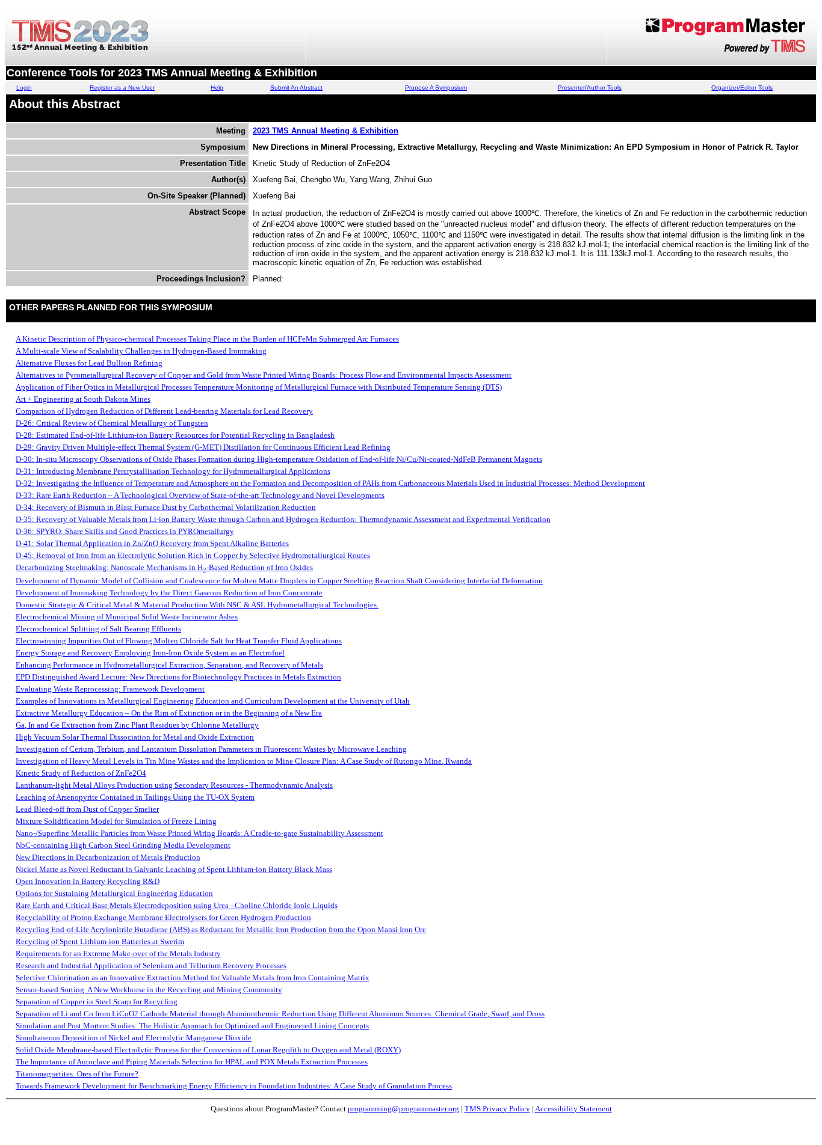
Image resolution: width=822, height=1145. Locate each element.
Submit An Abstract (296, 87)
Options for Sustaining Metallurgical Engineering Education (114, 893)
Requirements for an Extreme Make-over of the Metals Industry (118, 953)
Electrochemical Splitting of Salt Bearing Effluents (98, 628)
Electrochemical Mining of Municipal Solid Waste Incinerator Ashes (127, 616)
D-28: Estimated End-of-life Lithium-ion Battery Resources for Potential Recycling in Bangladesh (175, 435)
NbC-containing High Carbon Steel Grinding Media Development (123, 845)
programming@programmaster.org (403, 1108)
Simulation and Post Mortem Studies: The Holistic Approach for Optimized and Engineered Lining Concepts (192, 1025)
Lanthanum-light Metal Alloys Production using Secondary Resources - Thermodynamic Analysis (174, 785)
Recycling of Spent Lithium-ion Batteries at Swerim (100, 941)
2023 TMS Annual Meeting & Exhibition (325, 130)
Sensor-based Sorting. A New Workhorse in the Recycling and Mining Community (149, 989)
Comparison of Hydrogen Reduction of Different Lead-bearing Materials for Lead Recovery (164, 411)
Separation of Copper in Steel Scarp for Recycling (97, 1001)
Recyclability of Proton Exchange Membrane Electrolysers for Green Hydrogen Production (163, 917)
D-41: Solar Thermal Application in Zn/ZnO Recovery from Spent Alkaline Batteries (152, 543)
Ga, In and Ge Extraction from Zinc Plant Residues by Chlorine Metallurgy (137, 724)
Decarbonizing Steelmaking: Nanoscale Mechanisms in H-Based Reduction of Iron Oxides (164, 567)
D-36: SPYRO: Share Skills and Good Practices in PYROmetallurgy (125, 531)
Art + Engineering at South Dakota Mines (83, 399)
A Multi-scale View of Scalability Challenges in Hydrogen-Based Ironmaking (141, 350)
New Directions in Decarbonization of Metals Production (108, 857)
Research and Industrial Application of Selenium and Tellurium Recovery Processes (151, 965)
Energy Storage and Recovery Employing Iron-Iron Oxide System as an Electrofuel (150, 652)
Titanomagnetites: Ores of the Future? (77, 1073)
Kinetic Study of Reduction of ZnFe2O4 (81, 773)
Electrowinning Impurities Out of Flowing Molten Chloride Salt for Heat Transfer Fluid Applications (179, 640)
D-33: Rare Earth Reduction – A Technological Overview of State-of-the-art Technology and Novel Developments (200, 495)
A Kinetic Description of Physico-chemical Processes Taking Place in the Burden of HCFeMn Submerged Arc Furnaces (207, 338)
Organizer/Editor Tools (742, 87)
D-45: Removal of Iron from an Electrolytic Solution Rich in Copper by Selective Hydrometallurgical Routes (193, 555)
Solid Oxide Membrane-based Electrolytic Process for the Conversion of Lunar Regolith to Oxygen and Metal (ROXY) (208, 1049)
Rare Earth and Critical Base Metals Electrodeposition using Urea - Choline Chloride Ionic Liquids (177, 905)
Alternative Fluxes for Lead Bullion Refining (89, 362)
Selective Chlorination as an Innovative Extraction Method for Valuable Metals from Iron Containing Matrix (192, 977)
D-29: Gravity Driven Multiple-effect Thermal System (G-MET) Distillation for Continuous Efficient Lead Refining (203, 447)
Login (24, 87)
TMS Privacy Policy (497, 1108)
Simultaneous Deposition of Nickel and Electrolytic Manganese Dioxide (134, 1037)
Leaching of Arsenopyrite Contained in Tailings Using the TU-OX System (135, 797)
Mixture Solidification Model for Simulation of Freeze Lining (116, 821)
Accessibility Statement (573, 1108)
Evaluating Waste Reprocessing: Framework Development (110, 688)
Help (217, 87)
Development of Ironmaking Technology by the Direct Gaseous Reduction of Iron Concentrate (169, 592)
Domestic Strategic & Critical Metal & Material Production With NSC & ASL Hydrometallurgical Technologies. (197, 604)
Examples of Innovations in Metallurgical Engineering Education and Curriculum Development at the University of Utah (213, 700)
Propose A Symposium (436, 87)
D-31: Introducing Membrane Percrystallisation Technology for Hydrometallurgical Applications (173, 471)
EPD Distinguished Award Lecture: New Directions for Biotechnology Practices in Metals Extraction (178, 676)
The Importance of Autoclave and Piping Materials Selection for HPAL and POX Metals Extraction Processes (192, 1061)
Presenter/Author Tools (590, 87)
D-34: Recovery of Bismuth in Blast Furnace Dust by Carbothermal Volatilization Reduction (166, 507)
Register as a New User (122, 87)
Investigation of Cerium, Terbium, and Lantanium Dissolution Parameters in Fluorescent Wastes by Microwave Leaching (211, 749)
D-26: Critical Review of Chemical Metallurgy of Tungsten (112, 423)
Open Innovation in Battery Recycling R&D (87, 881)
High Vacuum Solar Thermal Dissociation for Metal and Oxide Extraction (135, 736)
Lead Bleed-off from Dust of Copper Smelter (87, 809)
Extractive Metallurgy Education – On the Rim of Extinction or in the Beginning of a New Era (169, 712)
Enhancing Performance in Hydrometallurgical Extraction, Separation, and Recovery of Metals (169, 664)
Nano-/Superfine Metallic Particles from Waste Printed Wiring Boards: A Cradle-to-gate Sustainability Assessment (199, 833)
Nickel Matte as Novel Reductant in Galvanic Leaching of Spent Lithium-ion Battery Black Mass (174, 869)
